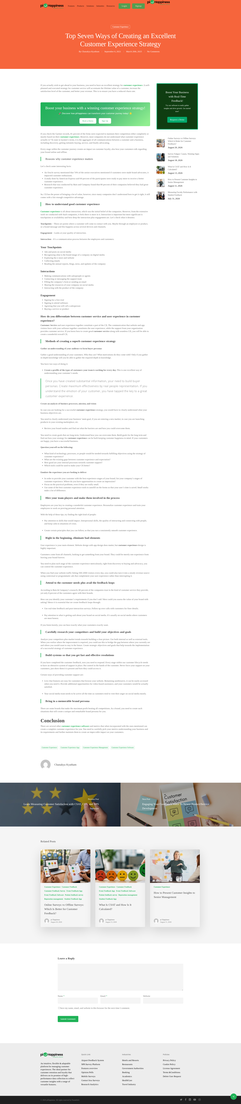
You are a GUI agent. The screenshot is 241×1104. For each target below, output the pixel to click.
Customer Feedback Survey (54, 891)
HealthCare (127, 1080)
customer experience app (70, 747)
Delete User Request (172, 1076)
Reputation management (53, 899)
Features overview (89, 1068)
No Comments (153, 51)
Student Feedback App (73, 899)
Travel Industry (129, 1084)
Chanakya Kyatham (90, 51)
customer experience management (95, 747)
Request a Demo (177, 120)
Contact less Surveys (90, 1080)
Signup (138, 6)
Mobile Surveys (88, 1076)
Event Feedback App (74, 891)
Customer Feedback (69, 887)
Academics (127, 1076)
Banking (126, 1072)
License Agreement (171, 1068)
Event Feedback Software (54, 895)
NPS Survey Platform (90, 1064)
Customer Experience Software (123, 747)
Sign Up (105, 121)
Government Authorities (133, 1068)
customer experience (49, 747)
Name (61, 996)
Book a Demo (87, 121)
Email (103, 996)
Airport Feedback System (92, 1060)
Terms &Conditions (171, 1072)
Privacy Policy (169, 1060)
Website (146, 996)
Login (124, 6)
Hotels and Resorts (130, 1060)
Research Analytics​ (89, 1084)
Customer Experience (120, 27)
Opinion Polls (87, 1072)
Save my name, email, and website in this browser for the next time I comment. (95, 1008)
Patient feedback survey (74, 895)
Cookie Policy (169, 1064)
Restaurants (127, 1064)
